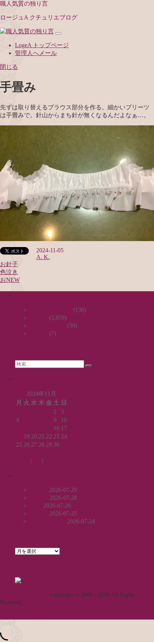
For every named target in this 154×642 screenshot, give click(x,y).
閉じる (9, 67)
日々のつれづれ (51, 310)
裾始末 (39, 513)
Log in (23, 460)
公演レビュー (48, 325)
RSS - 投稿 (71, 581)
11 (19, 428)
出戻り (39, 498)
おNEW (10, 280)
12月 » (44, 453)
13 (34, 428)
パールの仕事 (48, 521)
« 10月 (23, 453)
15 (49, 428)
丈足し (39, 490)
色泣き (9, 272)
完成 (36, 505)
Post (37, 460)
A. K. (43, 257)
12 (27, 428)
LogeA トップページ (42, 45)
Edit (48, 460)
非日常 (39, 333)
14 (41, 428)
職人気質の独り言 (24, 3)
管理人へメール (36, 53)
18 (19, 436)
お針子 (9, 264)
